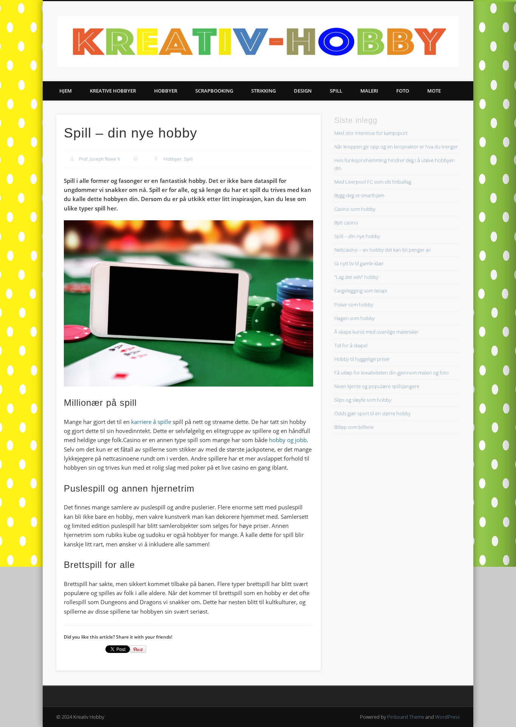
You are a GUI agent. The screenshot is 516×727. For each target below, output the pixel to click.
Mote (434, 90)
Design (303, 90)
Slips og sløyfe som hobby (362, 399)
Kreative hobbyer (113, 90)
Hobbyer (165, 90)
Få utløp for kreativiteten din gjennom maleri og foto (391, 372)
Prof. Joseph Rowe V (99, 159)
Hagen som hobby (354, 318)
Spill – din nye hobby (357, 236)
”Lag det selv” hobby (356, 277)
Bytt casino (346, 222)
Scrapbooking (214, 90)
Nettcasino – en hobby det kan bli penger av (382, 249)
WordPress (447, 716)
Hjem (65, 90)
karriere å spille (151, 421)
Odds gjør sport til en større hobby (372, 413)
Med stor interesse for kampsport (371, 133)
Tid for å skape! (351, 345)
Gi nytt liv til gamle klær (359, 263)
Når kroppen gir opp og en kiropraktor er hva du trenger (396, 146)
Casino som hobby (354, 209)
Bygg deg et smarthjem (359, 195)
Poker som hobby (353, 304)
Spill (336, 90)
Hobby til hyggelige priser (362, 359)
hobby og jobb (288, 440)
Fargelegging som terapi (360, 290)
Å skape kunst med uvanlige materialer (376, 331)
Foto (402, 90)
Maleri (369, 90)
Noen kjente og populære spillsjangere (376, 386)
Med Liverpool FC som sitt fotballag (372, 181)
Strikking (263, 90)
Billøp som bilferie (354, 427)
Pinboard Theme (405, 716)
